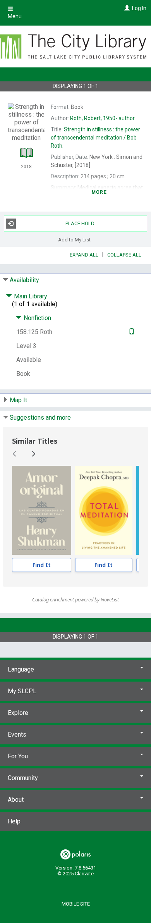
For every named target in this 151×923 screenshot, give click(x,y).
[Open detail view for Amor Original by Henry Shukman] (41, 510)
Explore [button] (18, 712)
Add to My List (74, 240)
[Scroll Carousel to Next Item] (33, 454)
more (99, 192)
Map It (18, 400)
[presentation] (41, 510)
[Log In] (126, 8)
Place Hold (79, 223)
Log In (139, 8)
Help (14, 821)
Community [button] (23, 778)
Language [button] (21, 669)
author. (103, 118)
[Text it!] (131, 332)
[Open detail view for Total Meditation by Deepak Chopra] (104, 510)
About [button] (16, 799)
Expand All (84, 255)
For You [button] (18, 756)
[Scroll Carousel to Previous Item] (15, 454)
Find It (42, 564)
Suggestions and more (40, 417)
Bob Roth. (95, 137)
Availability (24, 280)
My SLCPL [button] (22, 691)
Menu (15, 16)
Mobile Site (76, 904)
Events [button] (17, 734)
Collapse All (124, 255)
